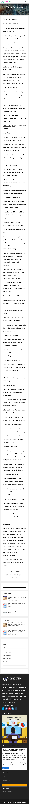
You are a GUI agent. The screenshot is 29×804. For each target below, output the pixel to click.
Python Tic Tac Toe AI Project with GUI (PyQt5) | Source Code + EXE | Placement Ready (17, 605)
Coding (4, 644)
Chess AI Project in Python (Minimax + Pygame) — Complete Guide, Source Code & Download (17, 597)
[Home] (7, 10)
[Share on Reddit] (16, 578)
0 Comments (15, 600)
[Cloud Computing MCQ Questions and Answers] (5, 612)
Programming (5, 649)
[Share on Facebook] (7, 575)
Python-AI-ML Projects (7, 658)
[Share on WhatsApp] (14, 575)
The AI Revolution (18, 10)
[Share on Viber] (20, 575)
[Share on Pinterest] (17, 575)
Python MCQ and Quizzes (8, 652)
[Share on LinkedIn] (11, 575)
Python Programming (7, 655)
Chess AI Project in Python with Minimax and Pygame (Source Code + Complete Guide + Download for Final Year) (17, 624)
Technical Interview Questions (8, 663)
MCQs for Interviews (7, 647)
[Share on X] (4, 575)
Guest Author (8, 23)
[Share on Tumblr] (24, 575)
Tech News (16, 23)
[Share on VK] (13, 578)
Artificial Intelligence (9, 126)
